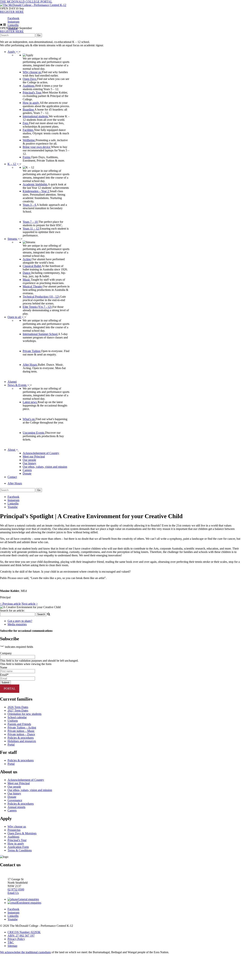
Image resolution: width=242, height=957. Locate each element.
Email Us (13, 892)
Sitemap (12, 945)
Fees (26, 123)
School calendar (17, 717)
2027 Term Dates (18, 710)
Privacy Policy (16, 939)
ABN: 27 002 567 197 (21, 935)
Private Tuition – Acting (22, 727)
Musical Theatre (33, 286)
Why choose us (32, 72)
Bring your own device (37, 147)
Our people (29, 459)
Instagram (13, 21)
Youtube (13, 507)
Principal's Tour (32, 92)
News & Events (17, 385)
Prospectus (14, 830)
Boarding (28, 109)
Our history (29, 463)
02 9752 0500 (16, 889)
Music (27, 279)
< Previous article (10, 603)
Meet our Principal (34, 456)
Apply (12, 51)
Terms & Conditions (20, 850)
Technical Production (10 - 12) (41, 296)
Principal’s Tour (17, 840)
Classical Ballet (32, 266)
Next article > (30, 603)
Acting (27, 259)
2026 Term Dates (18, 707)
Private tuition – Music (21, 730)
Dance (27, 272)
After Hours (30, 364)
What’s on (29, 419)
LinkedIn (13, 25)
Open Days (30, 79)
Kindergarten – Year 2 (36, 191)
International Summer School (40, 334)
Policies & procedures (21, 737)
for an (12, 610)
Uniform (13, 720)
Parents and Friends (19, 724)
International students (36, 116)
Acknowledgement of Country (41, 453)
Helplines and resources (22, 741)
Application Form (18, 847)
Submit (5, 682)
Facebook (13, 18)
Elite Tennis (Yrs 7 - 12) (37, 306)
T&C (11, 942)
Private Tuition (32, 351)
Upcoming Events (34, 432)
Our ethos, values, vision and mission (45, 466)
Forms (27, 157)
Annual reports (16, 807)
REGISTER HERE (12, 11)
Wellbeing (29, 140)
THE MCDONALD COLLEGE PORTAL (26, 1)
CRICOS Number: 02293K (24, 932)
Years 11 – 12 (31, 228)
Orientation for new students (24, 713)
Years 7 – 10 (30, 221)
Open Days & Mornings (22, 833)
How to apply (31, 102)
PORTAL (10, 688)
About (12, 449)
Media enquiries (17, 624)
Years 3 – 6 (30, 204)
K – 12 (12, 164)
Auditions (29, 85)
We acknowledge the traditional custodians (25, 952)
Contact (12, 476)
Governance (15, 800)
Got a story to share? (20, 621)
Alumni (12, 381)
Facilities (28, 130)
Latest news (30, 402)
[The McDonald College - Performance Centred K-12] (33, 5)
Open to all (15, 317)
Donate (27, 473)
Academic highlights (35, 184)
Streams (13, 238)
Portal (11, 744)
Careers (27, 470)
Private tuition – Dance (21, 734)
